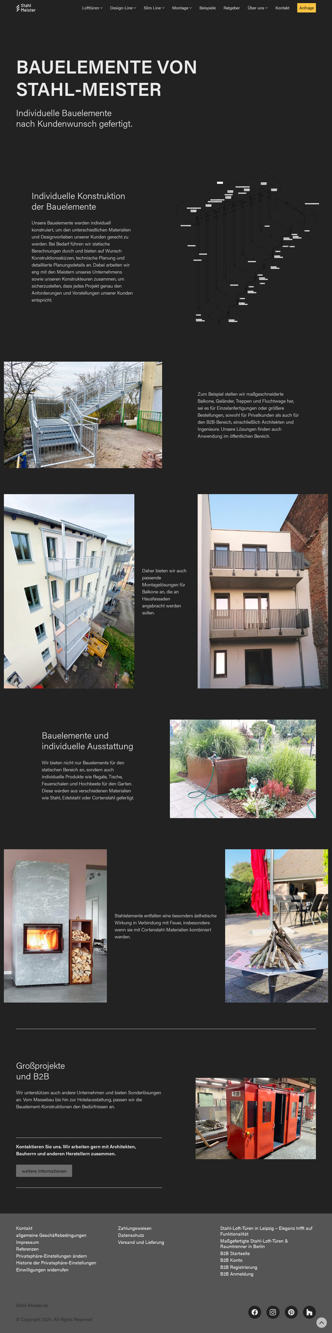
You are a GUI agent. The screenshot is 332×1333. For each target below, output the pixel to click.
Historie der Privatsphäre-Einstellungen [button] (56, 1262)
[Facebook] (254, 1312)
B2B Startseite (235, 1253)
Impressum (27, 1242)
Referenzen (27, 1249)
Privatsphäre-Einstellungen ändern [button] (51, 1256)
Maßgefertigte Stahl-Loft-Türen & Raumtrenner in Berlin (254, 1243)
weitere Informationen (44, 1171)
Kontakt (24, 1228)
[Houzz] (309, 1312)
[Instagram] (272, 1312)
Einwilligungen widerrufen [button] (42, 1269)
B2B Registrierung (238, 1267)
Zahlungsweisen (134, 1228)
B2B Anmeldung (236, 1274)
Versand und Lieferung (141, 1242)
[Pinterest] (291, 1312)
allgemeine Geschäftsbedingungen (51, 1235)
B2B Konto (231, 1260)
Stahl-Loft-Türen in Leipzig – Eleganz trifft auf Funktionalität (266, 1230)
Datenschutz (131, 1235)
